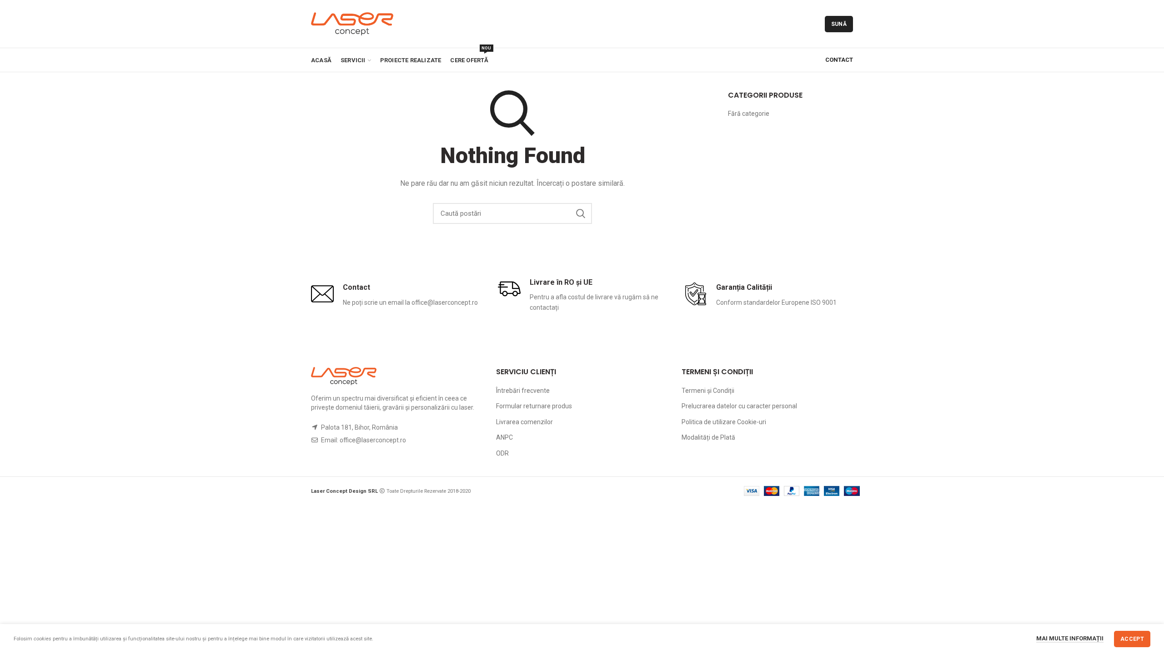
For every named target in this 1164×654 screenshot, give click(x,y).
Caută (580, 213)
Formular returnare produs (534, 406)
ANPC (504, 437)
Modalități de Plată (708, 437)
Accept (1132, 639)
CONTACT (839, 59)
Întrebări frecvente (523, 390)
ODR (502, 453)
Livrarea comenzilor (524, 422)
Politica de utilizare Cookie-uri (724, 422)
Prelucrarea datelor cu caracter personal (739, 406)
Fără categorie (748, 113)
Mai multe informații (1070, 638)
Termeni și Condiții (708, 390)
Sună (839, 24)
